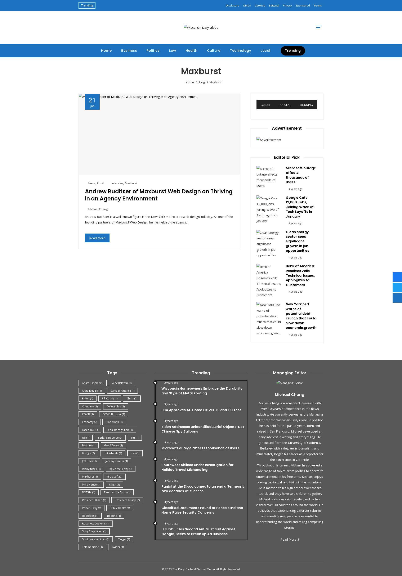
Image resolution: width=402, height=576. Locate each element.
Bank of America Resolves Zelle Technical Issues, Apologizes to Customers (300, 275)
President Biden (94, 500)
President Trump (127, 500)
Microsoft (114, 476)
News (91, 183)
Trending (293, 50)
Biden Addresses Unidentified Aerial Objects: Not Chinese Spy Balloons (202, 429)
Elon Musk (114, 422)
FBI (85, 437)
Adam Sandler (92, 383)
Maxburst (131, 183)
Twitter (118, 547)
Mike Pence (91, 484)
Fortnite (88, 445)
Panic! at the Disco (117, 492)
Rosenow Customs (95, 523)
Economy (89, 422)
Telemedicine (92, 547)
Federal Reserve (110, 437)
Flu (134, 437)
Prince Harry (91, 508)
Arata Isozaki (92, 391)
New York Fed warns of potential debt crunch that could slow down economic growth (301, 316)
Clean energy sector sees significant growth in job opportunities (297, 241)
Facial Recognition (120, 430)
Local (100, 183)
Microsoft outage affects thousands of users (301, 175)
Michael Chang (98, 209)
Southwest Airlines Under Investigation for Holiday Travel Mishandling (197, 467)
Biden (87, 398)
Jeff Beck (89, 461)
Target (124, 539)
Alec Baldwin (121, 383)
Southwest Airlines (95, 539)
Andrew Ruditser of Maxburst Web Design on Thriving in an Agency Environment (159, 195)
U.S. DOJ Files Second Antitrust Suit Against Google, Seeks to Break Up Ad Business (198, 531)
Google (88, 453)
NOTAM (88, 492)
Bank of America (122, 391)
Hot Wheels (113, 453)
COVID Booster (114, 414)
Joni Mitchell (91, 469)
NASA (114, 484)
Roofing (114, 516)
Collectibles (116, 406)
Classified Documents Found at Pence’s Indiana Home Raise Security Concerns (202, 510)
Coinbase (90, 406)
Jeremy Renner (117, 461)
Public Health (120, 508)
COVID (88, 414)
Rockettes (90, 516)
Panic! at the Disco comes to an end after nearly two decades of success (203, 488)
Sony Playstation (94, 531)
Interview (117, 183)
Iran (135, 453)
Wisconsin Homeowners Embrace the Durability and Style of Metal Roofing (202, 390)
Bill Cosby (109, 398)
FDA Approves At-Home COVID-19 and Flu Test (201, 410)
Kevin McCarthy (121, 469)
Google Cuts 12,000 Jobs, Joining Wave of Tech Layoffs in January (300, 207)
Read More (97, 238)
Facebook (90, 430)
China (131, 398)
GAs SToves (113, 445)
